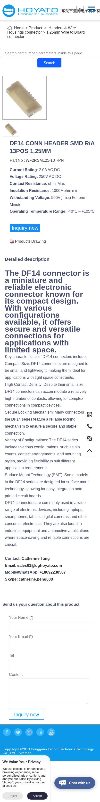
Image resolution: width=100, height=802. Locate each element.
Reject (12, 796)
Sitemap (25, 753)
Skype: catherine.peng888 (29, 579)
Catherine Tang (36, 558)
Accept (37, 796)
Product (35, 28)
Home (19, 28)
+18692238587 (53, 572)
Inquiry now (25, 228)
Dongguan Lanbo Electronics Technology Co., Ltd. (30, 10)
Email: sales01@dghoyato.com (33, 565)
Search (49, 63)
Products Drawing (30, 241)
